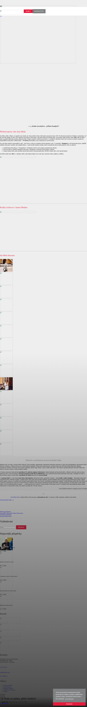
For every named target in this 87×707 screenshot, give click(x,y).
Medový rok (5, 703)
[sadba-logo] (12, 14)
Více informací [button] (69, 699)
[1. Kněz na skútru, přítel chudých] (38, 63)
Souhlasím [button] (69, 704)
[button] (1, 16)
